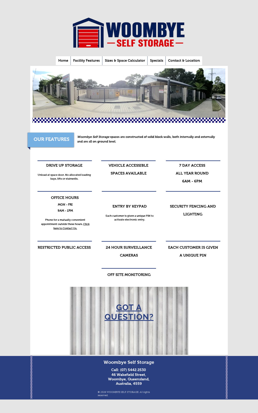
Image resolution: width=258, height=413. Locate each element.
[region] (129, 321)
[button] (86, 60)
